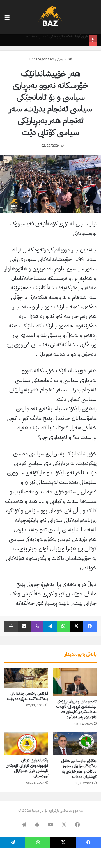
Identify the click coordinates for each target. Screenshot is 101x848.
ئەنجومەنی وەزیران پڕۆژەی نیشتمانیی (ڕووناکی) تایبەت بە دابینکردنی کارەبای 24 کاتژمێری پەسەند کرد (76, 709)
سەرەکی (62, 59)
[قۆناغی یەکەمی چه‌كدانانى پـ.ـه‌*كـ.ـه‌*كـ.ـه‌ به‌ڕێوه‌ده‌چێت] (26, 678)
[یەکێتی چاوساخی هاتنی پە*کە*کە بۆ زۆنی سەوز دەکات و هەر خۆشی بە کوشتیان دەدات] (75, 744)
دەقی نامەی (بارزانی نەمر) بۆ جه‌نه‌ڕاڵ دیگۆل (59, 43)
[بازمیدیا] (50, 17)
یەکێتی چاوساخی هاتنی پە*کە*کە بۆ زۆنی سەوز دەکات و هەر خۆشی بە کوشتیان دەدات (79, 769)
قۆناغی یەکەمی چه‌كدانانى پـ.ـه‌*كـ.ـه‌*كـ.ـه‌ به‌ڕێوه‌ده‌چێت (27, 696)
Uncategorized (41, 59)
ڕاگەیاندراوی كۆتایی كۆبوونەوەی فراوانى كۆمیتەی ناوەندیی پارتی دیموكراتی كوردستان (27, 768)
